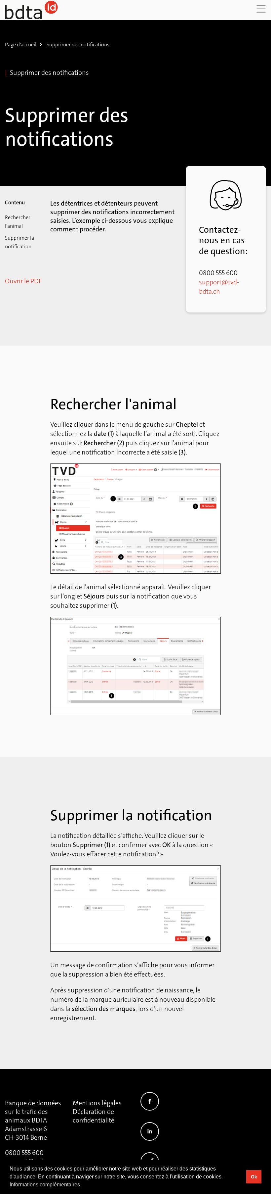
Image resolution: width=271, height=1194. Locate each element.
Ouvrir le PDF (23, 281)
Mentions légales (97, 1103)
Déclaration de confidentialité (93, 1115)
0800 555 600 (24, 1152)
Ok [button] (254, 1176)
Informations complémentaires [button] (45, 1184)
